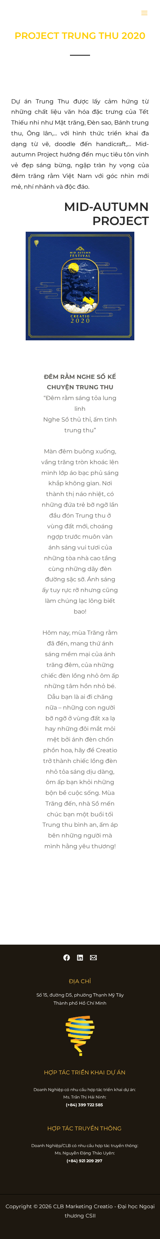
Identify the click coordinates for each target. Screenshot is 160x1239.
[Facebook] (66, 957)
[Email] (93, 957)
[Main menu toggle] (145, 13)
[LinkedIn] (80, 957)
